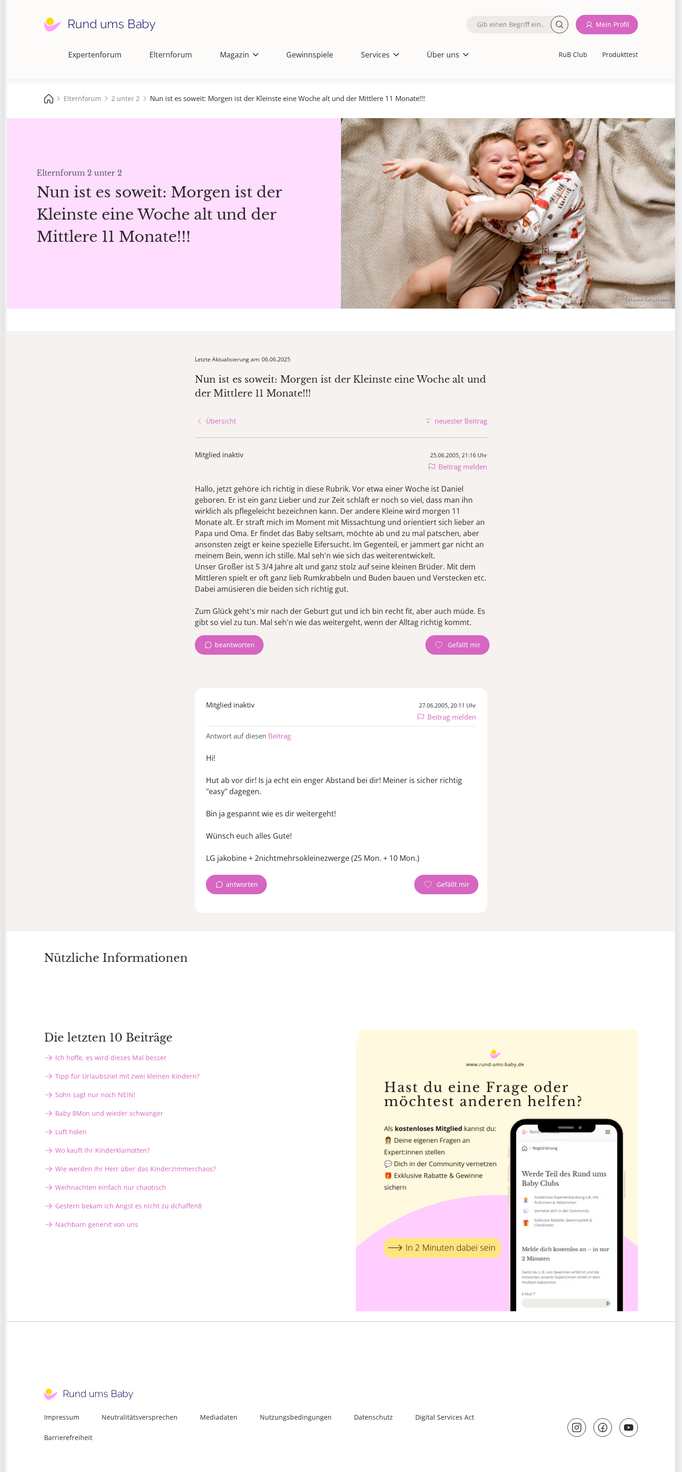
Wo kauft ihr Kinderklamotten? (102, 1150)
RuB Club (573, 54)
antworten (242, 884)
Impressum (61, 1417)
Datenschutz (373, 1417)
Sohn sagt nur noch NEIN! (95, 1094)
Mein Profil (612, 24)
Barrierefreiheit (68, 1437)
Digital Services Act (444, 1417)
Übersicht (221, 421)
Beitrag (279, 735)
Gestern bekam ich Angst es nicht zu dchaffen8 (128, 1205)
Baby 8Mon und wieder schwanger (109, 1113)
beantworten (235, 644)
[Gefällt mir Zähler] (457, 645)
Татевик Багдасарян (647, 298)
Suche (559, 24)
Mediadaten (219, 1417)
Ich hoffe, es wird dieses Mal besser (111, 1057)
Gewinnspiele (309, 55)
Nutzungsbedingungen (296, 1417)
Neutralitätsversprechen (140, 1417)
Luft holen (71, 1131)
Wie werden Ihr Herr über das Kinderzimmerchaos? (135, 1168)
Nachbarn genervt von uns (96, 1224)
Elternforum (170, 55)
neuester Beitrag (461, 420)
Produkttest (620, 54)
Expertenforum (95, 55)
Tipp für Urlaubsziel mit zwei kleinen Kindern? (127, 1076)
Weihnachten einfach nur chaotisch (110, 1187)
